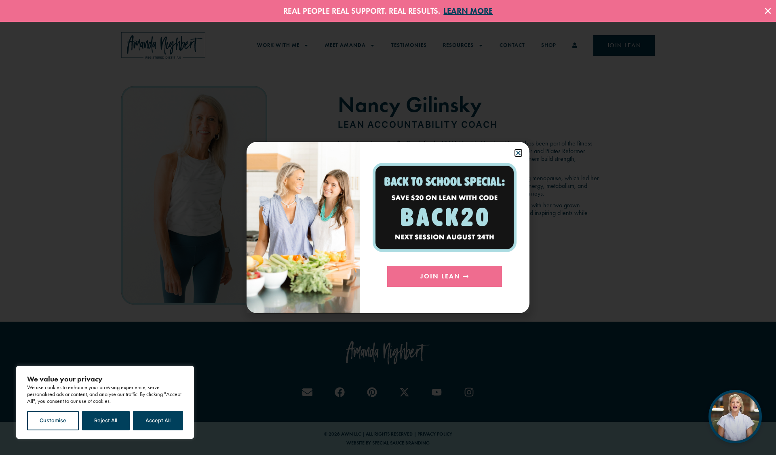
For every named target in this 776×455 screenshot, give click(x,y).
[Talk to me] (735, 416)
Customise (53, 420)
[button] (518, 153)
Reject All (105, 420)
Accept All (158, 420)
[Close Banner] (768, 11)
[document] (388, 227)
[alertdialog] (388, 11)
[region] (105, 402)
